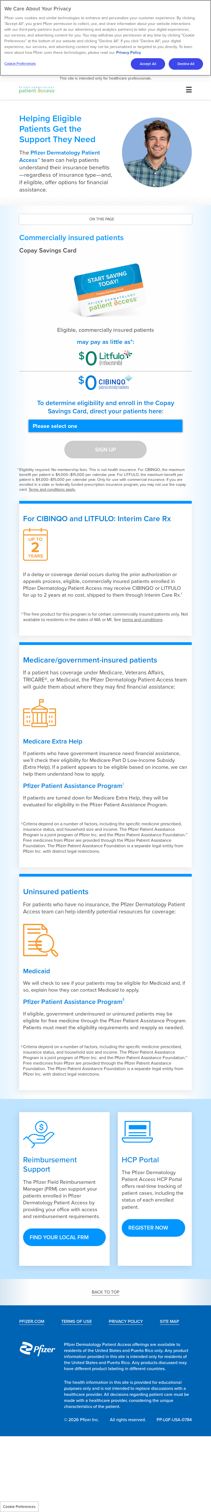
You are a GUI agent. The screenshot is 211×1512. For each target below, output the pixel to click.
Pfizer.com (31, 1321)
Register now (148, 1228)
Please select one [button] (55, 426)
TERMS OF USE (76, 1321)
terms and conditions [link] (142, 619)
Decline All (185, 63)
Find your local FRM (59, 1237)
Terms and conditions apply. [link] (52, 489)
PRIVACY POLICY (126, 1321)
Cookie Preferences (19, 1506)
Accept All (148, 63)
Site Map (169, 1321)
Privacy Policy (128, 52)
